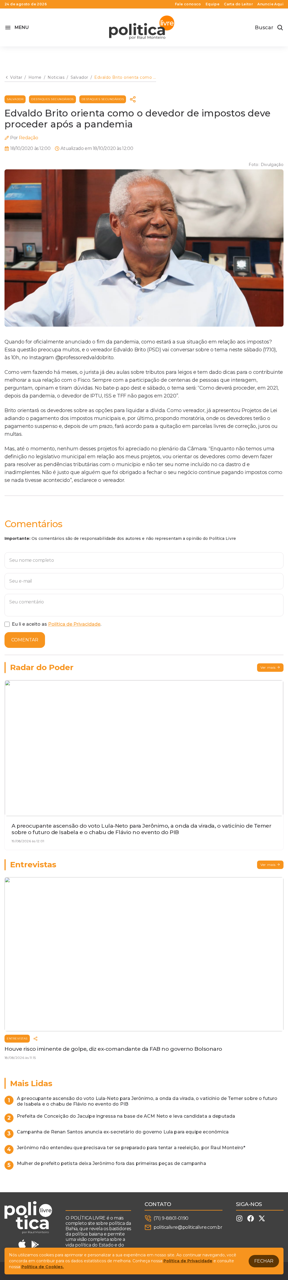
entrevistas (17, 1038)
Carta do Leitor (238, 4)
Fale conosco (188, 4)
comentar (24, 640)
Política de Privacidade (74, 624)
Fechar (263, 1261)
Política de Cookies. (42, 1266)
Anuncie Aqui (270, 4)
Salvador (15, 99)
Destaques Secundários (52, 99)
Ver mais (268, 667)
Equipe (212, 4)
